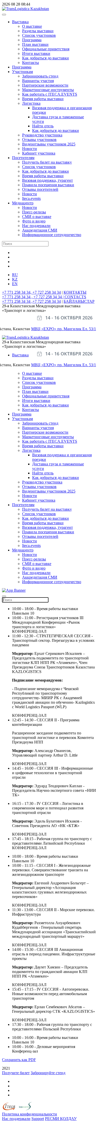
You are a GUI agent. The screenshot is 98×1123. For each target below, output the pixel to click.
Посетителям (23, 158)
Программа (31, 40)
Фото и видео (33, 221)
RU (15, 275)
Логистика (31, 103)
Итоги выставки (36, 53)
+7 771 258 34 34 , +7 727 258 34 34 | (33, 297)
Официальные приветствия (45, 49)
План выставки (35, 44)
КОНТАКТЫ (75, 292)
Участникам (22, 71)
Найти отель (43, 126)
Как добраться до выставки (45, 58)
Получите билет (16, 1073)
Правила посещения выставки (48, 185)
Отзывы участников (39, 139)
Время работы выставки (43, 99)
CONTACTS (75, 297)
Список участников (39, 35)
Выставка (20, 22)
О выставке (32, 26)
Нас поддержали (36, 225)
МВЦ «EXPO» (44, 329)
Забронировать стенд (40, 76)
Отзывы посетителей (40, 189)
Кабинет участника (38, 153)
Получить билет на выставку (47, 162)
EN (15, 284)
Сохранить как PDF (19, 1060)
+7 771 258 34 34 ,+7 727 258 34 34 (31, 301)
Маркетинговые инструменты (48, 90)
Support (37, 1118)
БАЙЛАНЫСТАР (79, 301)
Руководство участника (42, 135)
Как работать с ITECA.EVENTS (49, 94)
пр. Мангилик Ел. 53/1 (76, 329)
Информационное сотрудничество (51, 235)
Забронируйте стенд (48, 1073)
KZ (15, 279)
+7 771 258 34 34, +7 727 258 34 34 (31, 292)
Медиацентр (22, 203)
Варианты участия (38, 81)
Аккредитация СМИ (39, 230)
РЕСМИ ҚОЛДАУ (61, 1118)
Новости (29, 148)
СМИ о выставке (36, 216)
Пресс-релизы (34, 212)
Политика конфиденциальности (29, 1114)
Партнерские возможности (45, 85)
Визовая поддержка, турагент (47, 180)
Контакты (30, 62)
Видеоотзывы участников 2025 (48, 144)
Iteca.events (31, 198)
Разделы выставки (38, 31)
